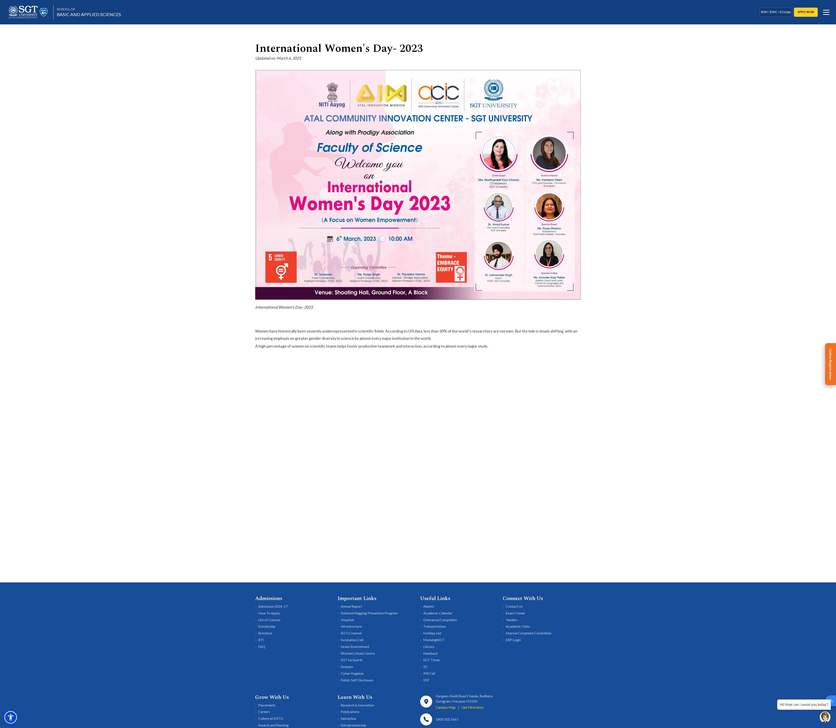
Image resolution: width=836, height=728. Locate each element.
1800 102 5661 (447, 719)
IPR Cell (429, 673)
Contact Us (514, 606)
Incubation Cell (352, 640)
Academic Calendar (437, 613)
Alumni (428, 606)
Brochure (265, 633)
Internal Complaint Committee (528, 633)
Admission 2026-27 (273, 606)
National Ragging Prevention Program (369, 613)
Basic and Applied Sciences (89, 12)
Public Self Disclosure (357, 680)
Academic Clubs (518, 626)
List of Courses (269, 620)
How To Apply (269, 613)
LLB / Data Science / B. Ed (776, 12)
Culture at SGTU (270, 718)
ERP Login (513, 640)
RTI (261, 640)
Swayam (347, 666)
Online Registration (831, 364)
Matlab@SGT (433, 640)
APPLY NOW (805, 12)
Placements (267, 705)
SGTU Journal (351, 633)
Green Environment (355, 646)
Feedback (430, 653)
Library (428, 646)
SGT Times (431, 660)
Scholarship (266, 626)
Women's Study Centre (358, 653)
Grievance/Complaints (440, 620)
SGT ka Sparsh (351, 660)
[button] (10, 717)
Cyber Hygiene (352, 673)
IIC (425, 666)
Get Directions (473, 707)
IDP (426, 680)
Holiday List (432, 633)
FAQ (261, 646)
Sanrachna (348, 718)
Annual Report (351, 606)
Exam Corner (515, 613)
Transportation (434, 626)
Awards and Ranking (273, 725)
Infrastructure (351, 626)
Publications (350, 712)
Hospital (347, 620)
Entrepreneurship (353, 725)
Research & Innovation (357, 705)
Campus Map (446, 707)
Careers (264, 712)
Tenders (512, 620)
